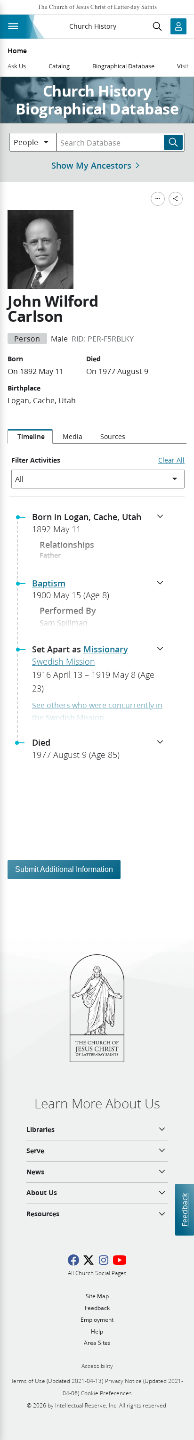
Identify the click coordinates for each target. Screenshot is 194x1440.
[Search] (173, 142)
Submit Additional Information (64, 869)
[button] (101, 525)
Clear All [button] (171, 460)
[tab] (30, 436)
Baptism (48, 583)
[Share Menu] (176, 199)
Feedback (184, 1210)
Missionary (105, 649)
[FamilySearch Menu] (158, 199)
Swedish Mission (63, 661)
